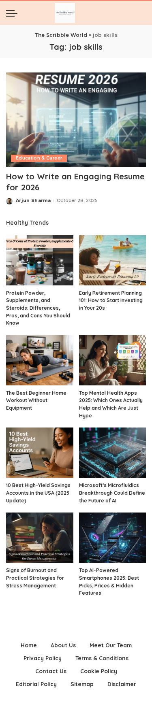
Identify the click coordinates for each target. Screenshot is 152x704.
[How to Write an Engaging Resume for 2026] (76, 119)
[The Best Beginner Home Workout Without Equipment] (39, 360)
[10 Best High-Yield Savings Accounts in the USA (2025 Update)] (39, 453)
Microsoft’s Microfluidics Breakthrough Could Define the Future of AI (112, 492)
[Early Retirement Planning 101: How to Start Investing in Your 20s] (112, 260)
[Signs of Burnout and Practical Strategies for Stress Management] (39, 538)
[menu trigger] (13, 13)
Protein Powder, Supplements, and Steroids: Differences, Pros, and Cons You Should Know (38, 308)
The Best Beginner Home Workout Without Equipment (36, 400)
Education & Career (39, 158)
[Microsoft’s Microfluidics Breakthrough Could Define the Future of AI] (112, 453)
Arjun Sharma (33, 200)
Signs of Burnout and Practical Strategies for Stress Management (35, 577)
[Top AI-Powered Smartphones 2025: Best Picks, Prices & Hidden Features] (112, 538)
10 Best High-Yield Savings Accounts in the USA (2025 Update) (38, 492)
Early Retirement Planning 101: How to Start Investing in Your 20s (111, 300)
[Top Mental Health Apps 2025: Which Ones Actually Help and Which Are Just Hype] (112, 360)
